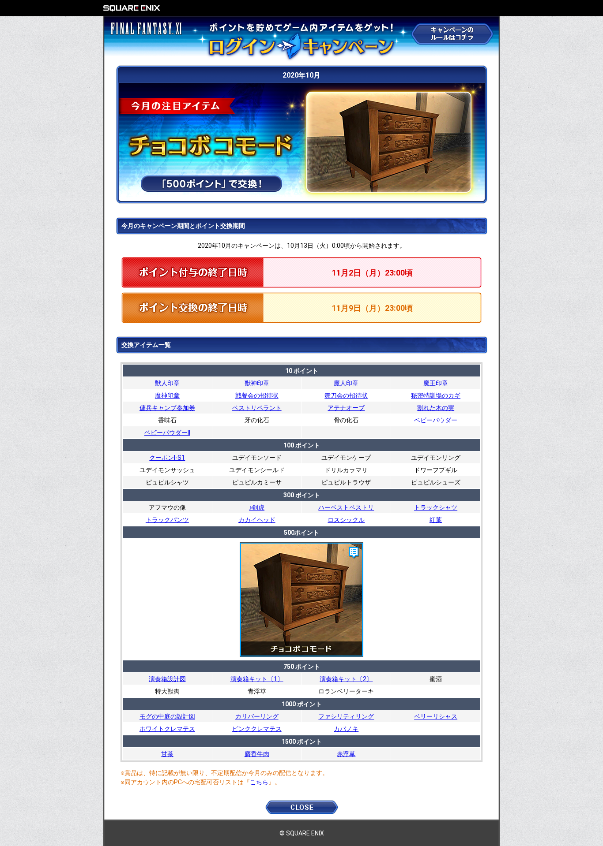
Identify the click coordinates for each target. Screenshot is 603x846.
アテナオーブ (346, 407)
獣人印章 (167, 383)
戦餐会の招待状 (257, 395)
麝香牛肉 (257, 753)
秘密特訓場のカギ (435, 395)
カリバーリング (257, 716)
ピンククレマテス (257, 728)
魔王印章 (435, 383)
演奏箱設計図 (167, 678)
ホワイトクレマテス (167, 728)
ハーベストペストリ (346, 507)
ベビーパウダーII (167, 432)
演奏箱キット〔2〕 (346, 678)
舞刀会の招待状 (346, 395)
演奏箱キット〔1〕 (256, 678)
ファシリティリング (346, 716)
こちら (259, 782)
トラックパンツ (167, 519)
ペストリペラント (257, 407)
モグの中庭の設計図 (167, 716)
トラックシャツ (435, 507)
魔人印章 (346, 383)
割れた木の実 (435, 407)
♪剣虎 (256, 507)
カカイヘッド (256, 519)
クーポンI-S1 (167, 457)
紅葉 (436, 519)
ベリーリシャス (435, 716)
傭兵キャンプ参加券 (167, 407)
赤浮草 (346, 753)
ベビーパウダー (435, 420)
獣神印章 (257, 383)
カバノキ (346, 728)
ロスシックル (346, 519)
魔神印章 (167, 395)
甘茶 (167, 753)
